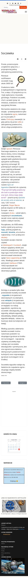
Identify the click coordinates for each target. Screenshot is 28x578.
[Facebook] (7, 3)
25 (10, 449)
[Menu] (26, 12)
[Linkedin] (18, 3)
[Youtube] (15, 3)
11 (10, 446)
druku (11, 213)
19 (11, 447)
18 (10, 447)
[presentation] (2, 506)
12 (11, 446)
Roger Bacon (14, 205)
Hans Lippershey (13, 258)
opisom (9, 149)
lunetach (17, 245)
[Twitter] (10, 3)
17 (8, 447)
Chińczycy (10, 119)
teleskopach (8, 245)
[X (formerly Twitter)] (21, 59)
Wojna (3, 525)
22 (16, 447)
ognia (15, 114)
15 (16, 446)
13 (13, 446)
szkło (20, 122)
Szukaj (24, 7)
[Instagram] (20, 3)
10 (8, 446)
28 (15, 449)
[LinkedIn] (25, 59)
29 (16, 449)
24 (8, 449)
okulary (4, 237)
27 (13, 449)
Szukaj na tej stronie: (14, 5)
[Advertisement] (14, 29)
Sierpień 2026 (14, 439)
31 (8, 450)
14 (15, 446)
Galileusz (13, 263)
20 (13, 447)
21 (15, 447)
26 (11, 449)
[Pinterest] (12, 3)
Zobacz (3, 543)
